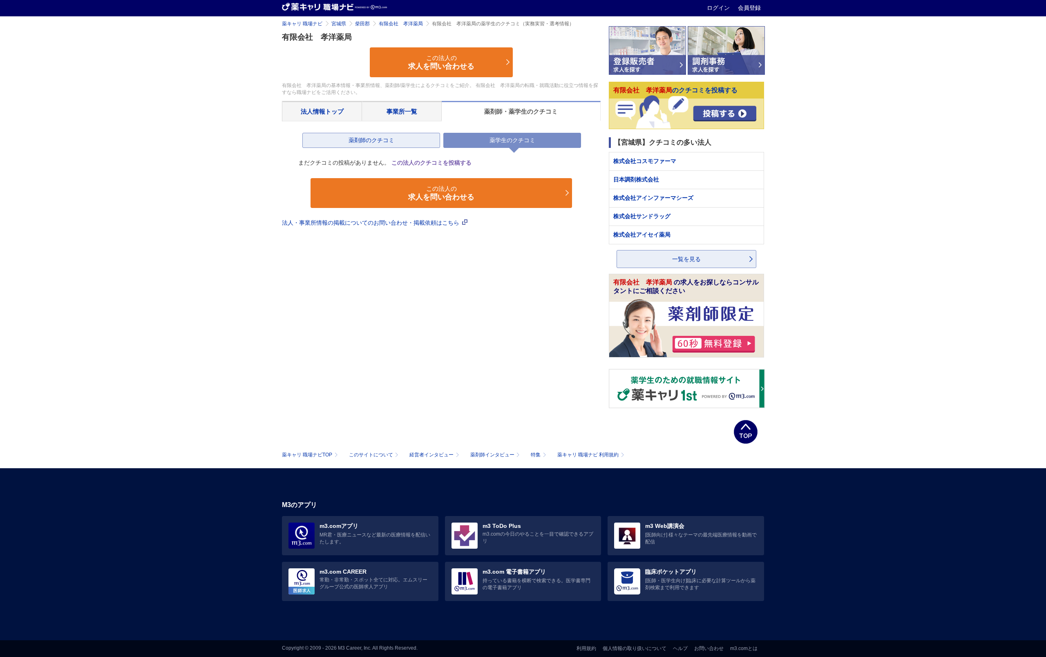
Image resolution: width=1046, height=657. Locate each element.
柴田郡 (362, 24)
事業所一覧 (402, 111)
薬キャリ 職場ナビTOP (307, 455)
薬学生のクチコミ (512, 140)
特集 (536, 455)
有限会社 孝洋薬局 (401, 24)
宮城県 (338, 24)
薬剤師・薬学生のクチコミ (521, 111)
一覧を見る (686, 259)
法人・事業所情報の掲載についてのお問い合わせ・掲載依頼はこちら (371, 222)
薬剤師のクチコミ (371, 140)
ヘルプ (680, 648)
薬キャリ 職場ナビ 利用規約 (588, 455)
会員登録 (749, 7)
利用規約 (586, 648)
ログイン (719, 7)
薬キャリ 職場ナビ (302, 24)
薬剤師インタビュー (492, 455)
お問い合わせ (709, 648)
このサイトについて (371, 455)
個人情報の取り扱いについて (634, 648)
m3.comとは (744, 648)
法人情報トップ (322, 111)
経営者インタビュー (431, 455)
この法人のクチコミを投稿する (431, 162)
